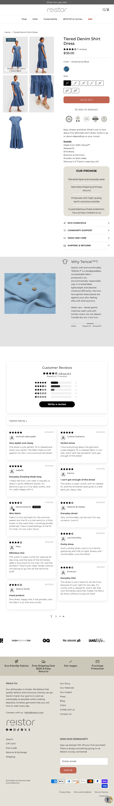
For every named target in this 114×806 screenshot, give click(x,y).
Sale (90, 19)
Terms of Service (101, 792)
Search (9, 739)
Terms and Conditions (82, 792)
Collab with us (67, 709)
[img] (15, 432)
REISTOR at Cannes (72, 19)
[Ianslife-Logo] (90, 640)
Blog (62, 701)
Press (63, 696)
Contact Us (66, 714)
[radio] (66, 69)
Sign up (68, 770)
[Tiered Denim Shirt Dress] (41, 55)
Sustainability (50, 19)
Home (7, 32)
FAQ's (63, 705)
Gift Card (10, 743)
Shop (24, 19)
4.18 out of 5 (64, 373)
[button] (70, 49)
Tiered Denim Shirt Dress (25, 32)
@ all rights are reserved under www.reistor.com (18, 781)
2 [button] (56, 616)
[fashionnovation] (14, 640)
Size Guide (11, 748)
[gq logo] (40, 640)
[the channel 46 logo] (65, 640)
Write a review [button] (57, 404)
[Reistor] (57, 9)
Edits (35, 19)
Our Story (65, 683)
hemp (65, 2)
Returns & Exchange (16, 752)
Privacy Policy (65, 792)
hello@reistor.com (34, 712)
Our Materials (67, 687)
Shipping (10, 756)
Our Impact (66, 692)
